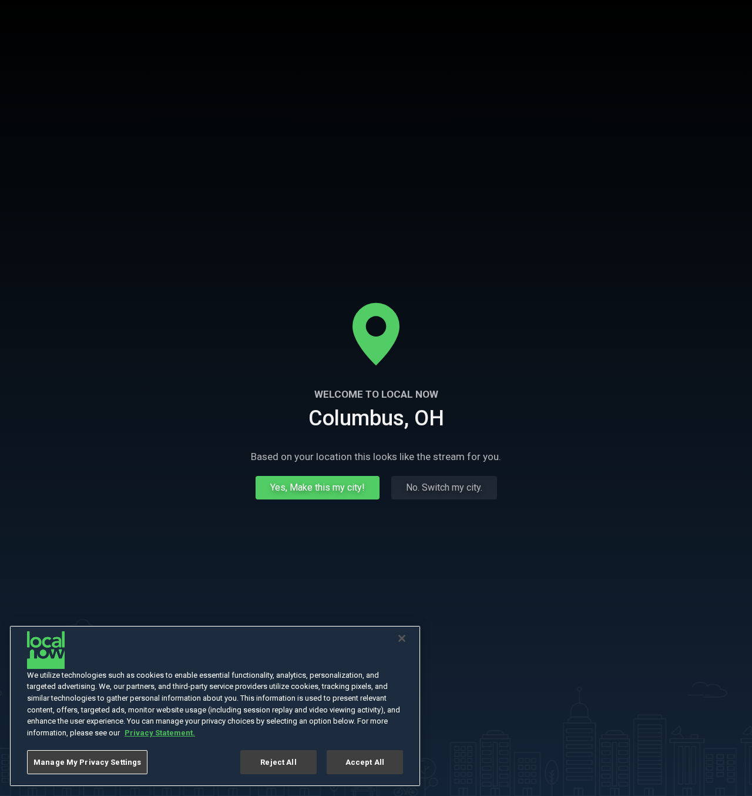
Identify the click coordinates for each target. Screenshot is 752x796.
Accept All (364, 762)
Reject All (278, 762)
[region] (215, 706)
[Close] (402, 638)
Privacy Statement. (160, 732)
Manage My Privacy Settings (87, 762)
